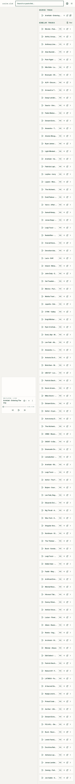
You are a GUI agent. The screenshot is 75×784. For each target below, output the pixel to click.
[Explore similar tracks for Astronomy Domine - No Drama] (70, 418)
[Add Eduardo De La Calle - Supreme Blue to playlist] (64, 502)
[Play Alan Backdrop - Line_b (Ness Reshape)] (43, 52)
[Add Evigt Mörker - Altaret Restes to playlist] (64, 319)
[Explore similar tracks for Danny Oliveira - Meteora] (70, 602)
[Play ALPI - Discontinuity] (43, 82)
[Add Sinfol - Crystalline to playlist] (64, 411)
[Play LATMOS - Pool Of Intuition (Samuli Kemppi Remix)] (43, 678)
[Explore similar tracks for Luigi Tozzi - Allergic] (70, 227)
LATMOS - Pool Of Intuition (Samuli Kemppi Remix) (51, 678)
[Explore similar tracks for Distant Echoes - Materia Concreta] (70, 716)
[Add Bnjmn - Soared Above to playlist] (64, 487)
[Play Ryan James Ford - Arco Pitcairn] (43, 143)
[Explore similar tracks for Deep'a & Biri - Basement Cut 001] (70, 97)
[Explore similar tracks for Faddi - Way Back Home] (70, 571)
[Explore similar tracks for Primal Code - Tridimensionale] (70, 701)
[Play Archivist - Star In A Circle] (43, 640)
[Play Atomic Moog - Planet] (43, 136)
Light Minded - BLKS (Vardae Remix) (51, 151)
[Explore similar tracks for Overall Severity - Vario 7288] (70, 243)
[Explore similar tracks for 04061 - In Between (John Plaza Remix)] (70, 441)
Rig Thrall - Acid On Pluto (51, 510)
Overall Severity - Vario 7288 (51, 243)
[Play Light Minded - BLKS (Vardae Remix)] (43, 151)
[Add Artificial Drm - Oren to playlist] (64, 579)
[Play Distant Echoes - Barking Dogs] (43, 120)
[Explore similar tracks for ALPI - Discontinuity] (70, 82)
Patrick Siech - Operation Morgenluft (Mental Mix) (51, 380)
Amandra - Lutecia (51, 350)
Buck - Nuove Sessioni (51, 732)
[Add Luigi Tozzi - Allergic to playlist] (64, 227)
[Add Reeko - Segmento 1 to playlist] (64, 632)
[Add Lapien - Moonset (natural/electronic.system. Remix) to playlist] (64, 181)
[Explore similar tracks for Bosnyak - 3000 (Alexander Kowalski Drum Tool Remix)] (70, 75)
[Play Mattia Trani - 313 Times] (43, 296)
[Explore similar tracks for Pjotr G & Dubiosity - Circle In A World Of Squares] (70, 327)
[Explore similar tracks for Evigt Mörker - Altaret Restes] (70, 319)
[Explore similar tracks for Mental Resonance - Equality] (70, 586)
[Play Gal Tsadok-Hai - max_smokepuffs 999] (43, 281)
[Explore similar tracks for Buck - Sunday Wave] (70, 548)
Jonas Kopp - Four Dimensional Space (51, 220)
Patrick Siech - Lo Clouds (51, 663)
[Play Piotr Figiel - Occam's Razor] (43, 59)
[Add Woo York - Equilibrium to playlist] (64, 518)
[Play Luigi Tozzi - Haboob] (43, 472)
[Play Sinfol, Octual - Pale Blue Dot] (43, 36)
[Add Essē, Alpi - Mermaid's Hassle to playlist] (64, 334)
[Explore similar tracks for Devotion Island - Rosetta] (70, 250)
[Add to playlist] (29, 400)
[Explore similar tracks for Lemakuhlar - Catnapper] (70, 457)
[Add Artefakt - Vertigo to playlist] (64, 159)
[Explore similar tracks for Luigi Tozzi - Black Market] (70, 556)
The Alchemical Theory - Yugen (51, 189)
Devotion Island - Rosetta (51, 251)
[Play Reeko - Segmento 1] (43, 632)
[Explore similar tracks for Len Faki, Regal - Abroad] (70, 495)
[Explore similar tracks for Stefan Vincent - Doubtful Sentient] (70, 609)
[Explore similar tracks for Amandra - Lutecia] (70, 350)
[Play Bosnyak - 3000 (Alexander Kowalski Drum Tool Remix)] (43, 74)
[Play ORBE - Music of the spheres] (43, 434)
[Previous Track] (12, 410)
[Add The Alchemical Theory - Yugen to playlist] (64, 189)
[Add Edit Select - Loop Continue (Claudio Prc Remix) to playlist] (64, 655)
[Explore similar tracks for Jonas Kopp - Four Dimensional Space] (70, 220)
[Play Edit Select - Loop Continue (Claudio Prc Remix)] (43, 655)
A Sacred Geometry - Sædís (51, 686)
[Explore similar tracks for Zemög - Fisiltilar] (70, 770)
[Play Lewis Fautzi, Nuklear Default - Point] (43, 739)
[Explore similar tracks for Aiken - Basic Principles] (70, 625)
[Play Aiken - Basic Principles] (43, 625)
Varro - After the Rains (51, 205)
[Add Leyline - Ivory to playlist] (64, 174)
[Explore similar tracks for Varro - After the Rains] (70, 204)
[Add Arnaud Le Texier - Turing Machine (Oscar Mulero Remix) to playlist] (64, 90)
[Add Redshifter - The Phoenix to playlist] (64, 235)
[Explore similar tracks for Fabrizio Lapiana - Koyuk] (70, 166)
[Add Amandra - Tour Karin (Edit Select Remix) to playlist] (64, 128)
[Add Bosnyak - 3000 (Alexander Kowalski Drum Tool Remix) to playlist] (64, 75)
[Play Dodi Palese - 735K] (43, 197)
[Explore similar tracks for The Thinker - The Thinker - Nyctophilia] (70, 541)
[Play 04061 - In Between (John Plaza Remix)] (43, 441)
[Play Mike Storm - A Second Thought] (43, 395)
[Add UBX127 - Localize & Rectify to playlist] (64, 373)
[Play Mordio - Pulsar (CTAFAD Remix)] (43, 29)
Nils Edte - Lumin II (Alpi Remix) (51, 67)
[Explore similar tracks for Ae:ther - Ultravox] (70, 709)
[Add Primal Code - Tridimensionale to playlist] (64, 701)
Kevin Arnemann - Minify (51, 388)
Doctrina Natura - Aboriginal (51, 747)
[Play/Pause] (19, 410)
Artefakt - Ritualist (51, 465)
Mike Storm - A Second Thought (51, 396)
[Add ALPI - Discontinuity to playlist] (64, 82)
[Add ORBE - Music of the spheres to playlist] (64, 434)
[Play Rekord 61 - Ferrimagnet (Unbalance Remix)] (43, 671)
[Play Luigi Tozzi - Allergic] (43, 227)
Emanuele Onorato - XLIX (51, 449)
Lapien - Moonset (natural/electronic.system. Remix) (51, 182)
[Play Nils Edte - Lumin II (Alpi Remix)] (43, 67)
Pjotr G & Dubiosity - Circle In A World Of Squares (51, 327)
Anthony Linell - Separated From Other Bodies (51, 44)
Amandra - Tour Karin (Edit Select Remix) (51, 128)
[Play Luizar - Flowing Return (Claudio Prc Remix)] (43, 617)
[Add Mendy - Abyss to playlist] (64, 648)
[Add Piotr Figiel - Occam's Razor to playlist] (64, 59)
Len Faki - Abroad (51, 342)
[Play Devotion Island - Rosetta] (43, 250)
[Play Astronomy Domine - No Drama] (43, 418)
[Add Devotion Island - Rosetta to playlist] (64, 250)
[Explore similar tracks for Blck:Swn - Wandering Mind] (70, 365)
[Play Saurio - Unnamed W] (43, 105)
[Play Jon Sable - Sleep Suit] (43, 777)
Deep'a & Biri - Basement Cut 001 (51, 98)
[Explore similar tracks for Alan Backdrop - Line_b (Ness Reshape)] (70, 52)
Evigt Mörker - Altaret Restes (51, 319)
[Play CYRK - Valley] (43, 311)
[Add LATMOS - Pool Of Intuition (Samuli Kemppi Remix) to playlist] (64, 678)
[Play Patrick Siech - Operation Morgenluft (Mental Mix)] (43, 380)
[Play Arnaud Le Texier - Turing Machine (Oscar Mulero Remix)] (43, 90)
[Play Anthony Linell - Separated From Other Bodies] (43, 44)
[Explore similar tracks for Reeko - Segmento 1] (70, 632)
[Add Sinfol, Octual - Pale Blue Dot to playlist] (64, 36)
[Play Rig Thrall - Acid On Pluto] (43, 510)
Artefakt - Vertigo (51, 159)
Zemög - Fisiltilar (51, 770)
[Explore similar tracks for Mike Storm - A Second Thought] (70, 395)
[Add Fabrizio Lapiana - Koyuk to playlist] (64, 166)
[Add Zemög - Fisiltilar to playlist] (64, 770)
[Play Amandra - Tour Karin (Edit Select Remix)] (43, 128)
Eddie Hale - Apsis (51, 564)
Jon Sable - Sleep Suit (51, 778)
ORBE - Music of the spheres (51, 434)
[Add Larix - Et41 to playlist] (64, 258)
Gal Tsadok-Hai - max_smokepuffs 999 (51, 281)
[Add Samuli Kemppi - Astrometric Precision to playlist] (64, 212)
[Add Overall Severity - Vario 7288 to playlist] (64, 243)
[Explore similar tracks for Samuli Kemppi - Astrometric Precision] (70, 212)
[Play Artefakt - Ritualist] (43, 464)
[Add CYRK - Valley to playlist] (64, 311)
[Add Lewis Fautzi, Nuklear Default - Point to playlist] (64, 739)
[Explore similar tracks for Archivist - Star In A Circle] (70, 640)
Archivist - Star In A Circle (51, 640)
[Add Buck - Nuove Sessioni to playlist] (64, 732)
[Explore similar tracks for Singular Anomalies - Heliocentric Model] (70, 525)
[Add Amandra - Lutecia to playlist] (64, 350)
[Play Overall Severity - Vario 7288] (43, 243)
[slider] (14, 406)
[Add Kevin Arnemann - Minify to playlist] (64, 388)
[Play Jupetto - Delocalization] (43, 304)
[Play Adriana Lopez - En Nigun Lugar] (43, 755)
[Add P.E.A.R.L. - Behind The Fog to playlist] (64, 724)
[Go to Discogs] (67, 15)
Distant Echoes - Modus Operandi (51, 403)
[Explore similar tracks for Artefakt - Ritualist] (70, 464)
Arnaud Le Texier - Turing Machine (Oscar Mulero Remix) (51, 90)
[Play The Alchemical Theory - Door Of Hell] (43, 426)
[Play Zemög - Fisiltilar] (43, 770)
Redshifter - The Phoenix (51, 235)
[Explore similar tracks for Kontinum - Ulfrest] (70, 533)
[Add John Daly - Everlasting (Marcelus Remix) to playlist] (64, 273)
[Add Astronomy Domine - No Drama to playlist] (64, 418)
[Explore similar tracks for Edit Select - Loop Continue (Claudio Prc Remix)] (70, 655)
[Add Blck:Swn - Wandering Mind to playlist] (64, 365)
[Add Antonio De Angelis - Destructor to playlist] (64, 357)
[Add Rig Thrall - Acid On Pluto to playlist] (64, 510)
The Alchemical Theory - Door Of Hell (51, 426)
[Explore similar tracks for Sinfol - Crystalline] (70, 411)
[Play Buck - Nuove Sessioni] (43, 732)
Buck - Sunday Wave (51, 549)
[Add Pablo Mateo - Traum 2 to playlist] (64, 113)
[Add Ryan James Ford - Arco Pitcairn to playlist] (64, 143)
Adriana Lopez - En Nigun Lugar (51, 755)
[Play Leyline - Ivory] (43, 174)
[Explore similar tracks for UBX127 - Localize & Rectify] (70, 373)
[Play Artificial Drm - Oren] (43, 579)
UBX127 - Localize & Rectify (51, 373)
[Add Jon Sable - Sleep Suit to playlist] (64, 777)
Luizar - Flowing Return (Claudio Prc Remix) (51, 617)
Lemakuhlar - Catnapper (51, 457)
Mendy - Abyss (50, 648)
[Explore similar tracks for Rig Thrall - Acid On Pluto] (70, 510)
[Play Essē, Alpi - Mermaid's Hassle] (43, 334)
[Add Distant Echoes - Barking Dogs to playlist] (64, 120)
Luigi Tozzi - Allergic (51, 228)
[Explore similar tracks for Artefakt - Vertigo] (70, 159)
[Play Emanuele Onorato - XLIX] (43, 449)
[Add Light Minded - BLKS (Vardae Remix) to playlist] (64, 151)
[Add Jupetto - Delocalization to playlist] (64, 304)
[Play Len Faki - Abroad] (43, 342)
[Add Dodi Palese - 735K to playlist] (64, 197)
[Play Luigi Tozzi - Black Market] (43, 556)
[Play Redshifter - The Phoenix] (43, 235)
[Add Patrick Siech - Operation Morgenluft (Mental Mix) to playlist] (64, 380)
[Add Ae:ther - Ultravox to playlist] (64, 709)
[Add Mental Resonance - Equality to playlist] (64, 586)
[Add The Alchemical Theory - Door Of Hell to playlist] (64, 426)
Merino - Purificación (51, 289)
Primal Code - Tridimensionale (51, 701)
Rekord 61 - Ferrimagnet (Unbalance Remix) (51, 671)
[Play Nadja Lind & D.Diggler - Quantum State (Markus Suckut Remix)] (43, 693)
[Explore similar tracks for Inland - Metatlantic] (70, 266)
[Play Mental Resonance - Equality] (43, 586)
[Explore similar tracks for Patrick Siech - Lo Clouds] (70, 663)
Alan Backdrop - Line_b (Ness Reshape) (51, 52)
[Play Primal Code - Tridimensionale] (43, 701)
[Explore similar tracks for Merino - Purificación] (70, 288)
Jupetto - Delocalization (51, 304)
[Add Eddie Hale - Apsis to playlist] (64, 564)
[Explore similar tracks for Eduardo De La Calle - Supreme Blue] (70, 502)
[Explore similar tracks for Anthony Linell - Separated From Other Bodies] (70, 44)
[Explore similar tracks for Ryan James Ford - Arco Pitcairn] (70, 143)
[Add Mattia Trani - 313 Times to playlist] (64, 296)
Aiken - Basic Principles (51, 625)
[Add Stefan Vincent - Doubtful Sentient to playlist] (64, 609)
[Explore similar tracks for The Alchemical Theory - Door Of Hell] (70, 426)
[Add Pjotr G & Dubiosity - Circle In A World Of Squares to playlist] (64, 327)
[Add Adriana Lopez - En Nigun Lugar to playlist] (64, 755)
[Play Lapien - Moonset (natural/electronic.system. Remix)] (43, 181)
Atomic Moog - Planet (51, 136)
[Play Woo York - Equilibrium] (43, 518)
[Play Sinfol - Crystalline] (43, 411)
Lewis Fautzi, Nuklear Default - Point (51, 740)
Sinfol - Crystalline (51, 411)
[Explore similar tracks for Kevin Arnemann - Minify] (70, 388)
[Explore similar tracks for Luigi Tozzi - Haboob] (70, 472)
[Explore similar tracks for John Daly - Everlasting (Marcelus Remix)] (70, 273)
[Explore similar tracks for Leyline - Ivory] (70, 174)
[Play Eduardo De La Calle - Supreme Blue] (43, 502)
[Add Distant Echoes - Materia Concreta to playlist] (64, 716)
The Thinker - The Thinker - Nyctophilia (51, 541)
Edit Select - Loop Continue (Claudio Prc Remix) (51, 656)
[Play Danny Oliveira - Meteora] (43, 602)
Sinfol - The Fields (51, 480)
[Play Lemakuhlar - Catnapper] (43, 457)
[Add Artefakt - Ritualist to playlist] (64, 464)
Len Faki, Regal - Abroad (51, 495)
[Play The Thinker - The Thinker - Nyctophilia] (43, 541)
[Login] (67, 3)
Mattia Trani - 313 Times (51, 296)
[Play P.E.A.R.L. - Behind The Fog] (43, 724)
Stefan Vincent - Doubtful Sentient (51, 610)
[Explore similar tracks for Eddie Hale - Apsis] (70, 564)
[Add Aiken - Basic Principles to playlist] (64, 625)
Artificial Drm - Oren (51, 579)
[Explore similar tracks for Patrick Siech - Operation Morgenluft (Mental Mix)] (70, 380)
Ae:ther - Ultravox (51, 709)
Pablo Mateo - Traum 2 (51, 113)
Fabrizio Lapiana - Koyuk (51, 167)
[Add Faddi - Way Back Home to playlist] (64, 571)
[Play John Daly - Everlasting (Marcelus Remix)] (43, 273)
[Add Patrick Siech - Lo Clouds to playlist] (64, 663)
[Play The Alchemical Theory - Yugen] (43, 189)
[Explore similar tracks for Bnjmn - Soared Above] (70, 487)
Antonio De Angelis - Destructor (51, 358)
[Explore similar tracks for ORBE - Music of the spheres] (70, 434)
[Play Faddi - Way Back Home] (43, 571)
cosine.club (7, 3)
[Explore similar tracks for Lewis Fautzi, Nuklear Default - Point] (70, 739)
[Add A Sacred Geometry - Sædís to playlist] (64, 686)
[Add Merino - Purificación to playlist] (64, 288)
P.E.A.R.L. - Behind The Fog (51, 724)
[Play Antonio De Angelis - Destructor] (43, 357)
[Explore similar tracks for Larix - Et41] (70, 258)
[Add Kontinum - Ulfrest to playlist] (64, 533)
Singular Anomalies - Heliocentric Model (51, 526)
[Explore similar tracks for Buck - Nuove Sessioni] (70, 732)
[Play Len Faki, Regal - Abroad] (43, 495)
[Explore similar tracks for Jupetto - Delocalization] (70, 304)
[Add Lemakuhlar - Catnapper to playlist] (64, 457)
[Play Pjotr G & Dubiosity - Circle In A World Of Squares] (43, 327)
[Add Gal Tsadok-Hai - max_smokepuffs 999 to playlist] (64, 281)
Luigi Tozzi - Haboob (51, 472)
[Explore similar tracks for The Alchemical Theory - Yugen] (70, 189)
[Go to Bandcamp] (67, 82)
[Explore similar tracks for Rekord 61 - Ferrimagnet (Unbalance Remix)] (70, 671)
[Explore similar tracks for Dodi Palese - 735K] (70, 197)
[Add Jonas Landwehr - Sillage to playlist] (64, 762)
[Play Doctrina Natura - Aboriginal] (43, 747)
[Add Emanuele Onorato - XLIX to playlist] (64, 449)
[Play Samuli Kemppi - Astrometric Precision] (43, 212)
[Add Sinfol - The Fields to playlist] (64, 479)
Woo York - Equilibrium (51, 518)
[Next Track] (25, 410)
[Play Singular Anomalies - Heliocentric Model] (43, 525)
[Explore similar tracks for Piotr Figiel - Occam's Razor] (70, 59)
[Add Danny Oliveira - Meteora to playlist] (64, 602)
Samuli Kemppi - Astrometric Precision (51, 212)
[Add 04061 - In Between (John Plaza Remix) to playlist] (64, 441)
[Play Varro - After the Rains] (43, 204)
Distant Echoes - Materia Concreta (51, 717)
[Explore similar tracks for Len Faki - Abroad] (70, 342)
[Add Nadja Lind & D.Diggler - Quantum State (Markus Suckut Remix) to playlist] (64, 693)
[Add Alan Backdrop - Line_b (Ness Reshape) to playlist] (64, 52)
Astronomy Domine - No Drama (51, 419)
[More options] (32, 400)
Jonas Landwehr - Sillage (51, 763)
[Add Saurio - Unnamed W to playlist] (64, 105)
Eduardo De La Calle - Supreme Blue (51, 503)
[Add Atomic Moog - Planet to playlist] (64, 136)
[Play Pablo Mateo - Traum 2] (43, 113)
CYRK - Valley (50, 312)
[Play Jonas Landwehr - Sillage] (43, 762)
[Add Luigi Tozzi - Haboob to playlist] (64, 472)
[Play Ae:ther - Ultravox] (43, 709)
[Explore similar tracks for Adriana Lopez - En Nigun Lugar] (70, 755)
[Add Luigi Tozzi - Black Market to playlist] (64, 556)
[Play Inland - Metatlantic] (43, 266)
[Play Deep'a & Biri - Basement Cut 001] (43, 97)
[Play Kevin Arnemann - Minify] (43, 388)
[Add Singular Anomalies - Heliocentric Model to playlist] (64, 525)
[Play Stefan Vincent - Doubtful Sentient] (43, 609)
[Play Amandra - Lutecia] (43, 350)
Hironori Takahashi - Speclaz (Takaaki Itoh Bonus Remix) (51, 594)
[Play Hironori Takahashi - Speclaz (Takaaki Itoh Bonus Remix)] (43, 594)
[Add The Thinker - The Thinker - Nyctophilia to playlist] (64, 541)
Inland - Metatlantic (51, 266)
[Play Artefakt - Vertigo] (43, 159)
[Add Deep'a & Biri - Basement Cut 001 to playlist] (64, 97)
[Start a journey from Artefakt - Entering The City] (70, 15)
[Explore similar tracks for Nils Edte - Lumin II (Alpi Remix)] (70, 67)
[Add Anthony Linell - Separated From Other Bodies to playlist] (64, 44)
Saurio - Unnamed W (51, 105)
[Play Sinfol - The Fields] (43, 479)
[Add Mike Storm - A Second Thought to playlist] (64, 395)
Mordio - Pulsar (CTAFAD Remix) (51, 29)
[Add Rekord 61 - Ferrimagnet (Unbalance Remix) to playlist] (64, 671)
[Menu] (71, 3)
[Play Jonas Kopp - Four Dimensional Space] (43, 220)
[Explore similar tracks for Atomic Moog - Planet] (70, 136)
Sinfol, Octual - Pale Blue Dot (51, 37)
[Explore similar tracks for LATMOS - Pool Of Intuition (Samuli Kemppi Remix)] (70, 678)
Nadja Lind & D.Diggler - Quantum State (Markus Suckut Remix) (51, 694)
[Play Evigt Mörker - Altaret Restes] (43, 319)
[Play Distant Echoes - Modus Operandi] (43, 403)
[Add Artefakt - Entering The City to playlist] (64, 15)
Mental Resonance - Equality (51, 587)
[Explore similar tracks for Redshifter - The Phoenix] (70, 235)
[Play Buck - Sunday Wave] (43, 548)
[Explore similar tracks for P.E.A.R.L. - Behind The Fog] (70, 724)
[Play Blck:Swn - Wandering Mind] (43, 365)
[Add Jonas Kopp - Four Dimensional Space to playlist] (64, 220)
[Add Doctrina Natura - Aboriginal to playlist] (64, 747)
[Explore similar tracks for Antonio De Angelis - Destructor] (70, 357)
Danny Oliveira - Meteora (51, 602)
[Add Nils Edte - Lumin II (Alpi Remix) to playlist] (64, 67)
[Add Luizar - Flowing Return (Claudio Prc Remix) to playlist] (64, 617)
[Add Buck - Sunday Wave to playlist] (64, 548)
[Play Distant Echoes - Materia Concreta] (43, 716)
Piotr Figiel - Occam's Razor (51, 60)
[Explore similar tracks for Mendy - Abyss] (70, 648)
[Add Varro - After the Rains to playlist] (64, 204)
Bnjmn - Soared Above (51, 487)
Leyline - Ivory (50, 174)
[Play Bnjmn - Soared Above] (43, 487)
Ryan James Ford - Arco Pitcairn (51, 144)
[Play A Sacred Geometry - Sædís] (43, 686)
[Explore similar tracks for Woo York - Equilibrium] (70, 518)
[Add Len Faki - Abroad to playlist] (64, 342)
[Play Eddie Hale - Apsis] (43, 564)
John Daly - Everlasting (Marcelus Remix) (51, 273)
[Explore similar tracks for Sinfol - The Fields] (70, 479)
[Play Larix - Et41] (43, 258)
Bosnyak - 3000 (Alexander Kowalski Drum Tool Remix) (51, 75)
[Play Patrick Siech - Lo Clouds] (43, 663)
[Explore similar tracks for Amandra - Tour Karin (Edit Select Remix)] (70, 128)
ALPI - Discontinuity (51, 82)
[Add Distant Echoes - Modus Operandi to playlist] (64, 403)
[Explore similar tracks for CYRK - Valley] (70, 311)
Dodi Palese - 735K (51, 197)
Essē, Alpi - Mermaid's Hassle (51, 335)
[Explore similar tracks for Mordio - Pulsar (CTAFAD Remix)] (70, 29)
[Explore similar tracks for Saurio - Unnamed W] (70, 105)
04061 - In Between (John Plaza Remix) (51, 442)
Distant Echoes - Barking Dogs (51, 121)
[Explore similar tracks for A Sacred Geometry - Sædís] (70, 686)
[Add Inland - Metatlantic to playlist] (64, 266)
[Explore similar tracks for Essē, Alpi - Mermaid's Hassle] (70, 334)
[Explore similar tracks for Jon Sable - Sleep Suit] (70, 777)
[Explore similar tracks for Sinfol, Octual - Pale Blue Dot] (70, 36)
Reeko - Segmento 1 (51, 633)
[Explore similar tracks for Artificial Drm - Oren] (70, 579)
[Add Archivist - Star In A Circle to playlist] (64, 640)
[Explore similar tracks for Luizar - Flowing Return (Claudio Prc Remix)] (70, 617)
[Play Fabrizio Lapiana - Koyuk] (43, 166)
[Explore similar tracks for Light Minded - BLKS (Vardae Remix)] (70, 151)
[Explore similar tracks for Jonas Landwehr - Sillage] (70, 762)
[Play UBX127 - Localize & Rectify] (43, 372)
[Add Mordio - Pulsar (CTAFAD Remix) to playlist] (64, 29)
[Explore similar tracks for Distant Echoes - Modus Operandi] (70, 403)
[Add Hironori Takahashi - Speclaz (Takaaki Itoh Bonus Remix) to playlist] (64, 594)
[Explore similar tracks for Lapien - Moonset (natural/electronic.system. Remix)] (70, 181)
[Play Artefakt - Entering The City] (43, 15)
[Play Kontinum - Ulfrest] (43, 533)
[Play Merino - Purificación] (43, 288)
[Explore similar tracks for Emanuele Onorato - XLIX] (70, 449)
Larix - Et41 (49, 258)
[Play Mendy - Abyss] (43, 648)
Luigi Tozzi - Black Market (51, 556)
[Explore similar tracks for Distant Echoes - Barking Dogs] (70, 120)
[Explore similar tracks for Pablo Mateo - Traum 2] (70, 113)
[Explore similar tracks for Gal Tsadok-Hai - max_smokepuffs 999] (70, 281)
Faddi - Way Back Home (51, 571)
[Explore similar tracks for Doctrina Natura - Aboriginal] (70, 747)
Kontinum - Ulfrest (51, 533)
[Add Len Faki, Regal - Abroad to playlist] (64, 495)
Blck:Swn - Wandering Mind (51, 365)
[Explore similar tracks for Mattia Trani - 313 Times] (70, 296)
